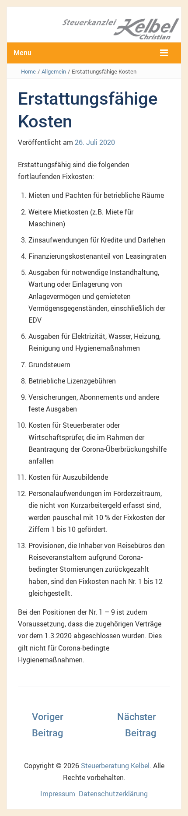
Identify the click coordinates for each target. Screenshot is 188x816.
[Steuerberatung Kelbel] (94, 28)
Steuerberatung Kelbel (115, 765)
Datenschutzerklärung (113, 793)
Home (28, 71)
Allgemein (54, 71)
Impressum (57, 793)
